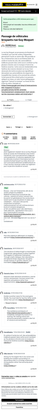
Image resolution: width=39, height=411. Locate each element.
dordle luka (7, 293)
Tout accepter (19, 400)
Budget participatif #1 (9, 11)
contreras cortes (9, 184)
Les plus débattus (33, 137)
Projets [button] (11, 100)
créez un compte (21, 376)
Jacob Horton (8, 248)
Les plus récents (15, 137)
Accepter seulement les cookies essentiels (19, 404)
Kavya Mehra (11, 308)
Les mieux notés (6, 137)
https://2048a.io (10, 366)
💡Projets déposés (24, 11)
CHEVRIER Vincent (10, 45)
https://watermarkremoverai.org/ (23, 237)
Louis (5, 143)
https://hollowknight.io (20, 262)
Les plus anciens (24, 137)
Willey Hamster (8, 353)
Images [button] (29, 100)
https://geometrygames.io (25, 282)
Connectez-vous (7, 376)
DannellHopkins (8, 332)
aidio (5, 232)
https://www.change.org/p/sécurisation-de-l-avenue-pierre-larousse (19, 215)
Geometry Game (9, 273)
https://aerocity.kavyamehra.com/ (19, 313)
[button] (10, 303)
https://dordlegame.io (26, 300)
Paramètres (19, 407)
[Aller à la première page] (14, 5)
